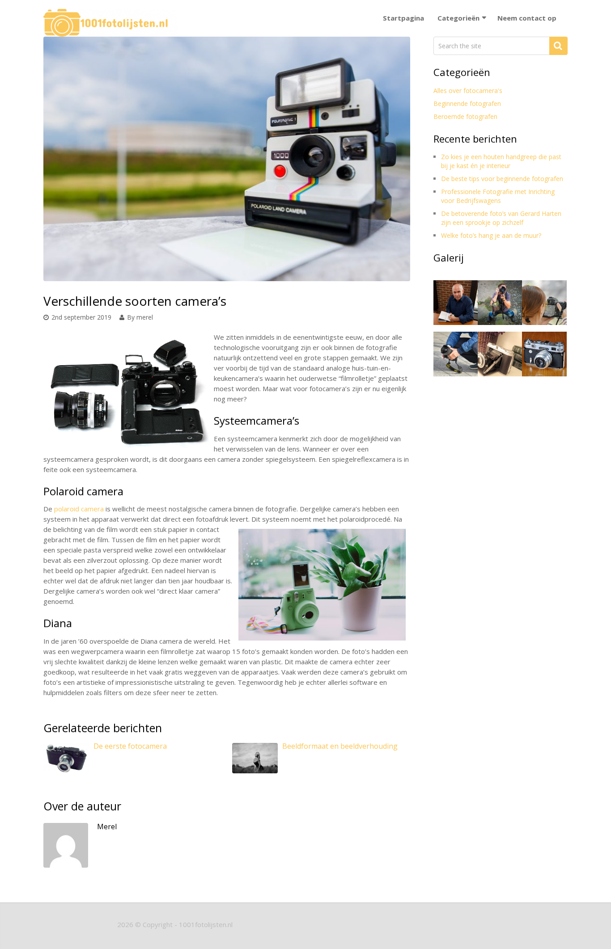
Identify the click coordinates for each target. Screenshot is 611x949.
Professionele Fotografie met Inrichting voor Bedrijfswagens (498, 196)
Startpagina (403, 17)
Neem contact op (526, 17)
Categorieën (458, 17)
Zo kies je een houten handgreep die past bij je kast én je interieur (501, 161)
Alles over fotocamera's (467, 90)
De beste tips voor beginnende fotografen (502, 178)
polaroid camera (79, 508)
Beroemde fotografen (465, 116)
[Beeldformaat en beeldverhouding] (255, 762)
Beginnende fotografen (467, 103)
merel (144, 317)
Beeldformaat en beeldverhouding (340, 746)
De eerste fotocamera (130, 746)
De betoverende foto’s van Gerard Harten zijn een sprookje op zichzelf (501, 218)
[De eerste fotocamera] (66, 763)
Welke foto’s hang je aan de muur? (491, 235)
